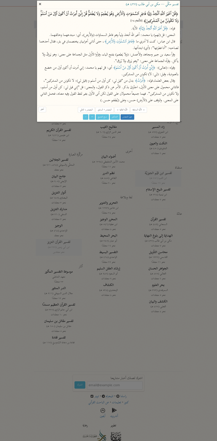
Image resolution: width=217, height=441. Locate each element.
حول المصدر (127, 117)
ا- (85, 117)
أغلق (42, 109)
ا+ (92, 117)
